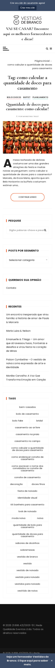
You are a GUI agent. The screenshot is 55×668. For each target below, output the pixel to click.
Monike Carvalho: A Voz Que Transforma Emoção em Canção (26, 377)
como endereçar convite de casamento (27, 458)
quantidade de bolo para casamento (27, 526)
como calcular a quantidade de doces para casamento (27, 449)
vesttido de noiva (27, 590)
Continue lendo (27, 197)
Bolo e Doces (14, 97)
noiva (40, 518)
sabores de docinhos (27, 543)
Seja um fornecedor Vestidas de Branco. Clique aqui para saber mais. (27, 660)
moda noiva (18, 518)
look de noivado (27, 511)
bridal (39, 420)
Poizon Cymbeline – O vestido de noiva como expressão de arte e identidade (26, 363)
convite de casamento (27, 477)
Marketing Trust (31, 116)
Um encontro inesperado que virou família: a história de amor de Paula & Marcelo (27, 318)
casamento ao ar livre (27, 427)
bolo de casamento (27, 413)
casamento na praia (27, 434)
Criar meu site (27, 7)
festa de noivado (27, 490)
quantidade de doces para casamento (27, 535)
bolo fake (17, 420)
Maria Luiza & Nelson (18, 331)
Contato (11, 288)
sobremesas (27, 549)
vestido (27, 563)
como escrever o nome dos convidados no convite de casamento (27, 468)
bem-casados (27, 407)
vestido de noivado (27, 570)
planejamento (40, 97)
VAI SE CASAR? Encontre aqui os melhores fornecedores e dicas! (27, 33)
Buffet (26, 97)
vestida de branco (27, 556)
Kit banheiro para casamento (27, 504)
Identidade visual (27, 497)
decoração (16, 484)
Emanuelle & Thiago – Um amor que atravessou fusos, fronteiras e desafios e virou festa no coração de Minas (26, 345)
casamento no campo (27, 441)
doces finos (38, 484)
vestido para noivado (27, 577)
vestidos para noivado (27, 583)
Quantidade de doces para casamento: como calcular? (27, 106)
